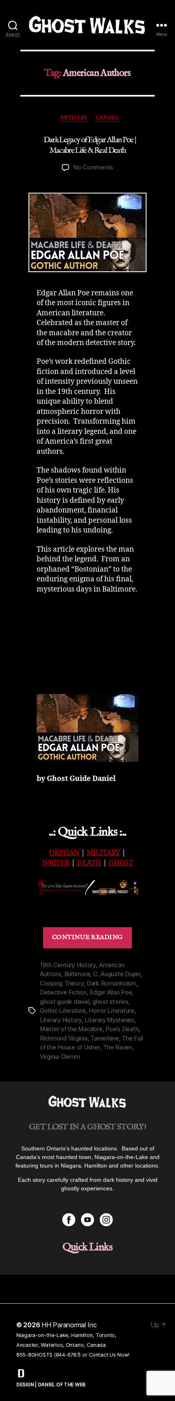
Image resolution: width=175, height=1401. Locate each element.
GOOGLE (111, 904)
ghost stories (110, 1001)
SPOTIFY (82, 904)
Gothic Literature (63, 1010)
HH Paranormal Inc (69, 1325)
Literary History (61, 1020)
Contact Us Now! (109, 1355)
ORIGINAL (87, 911)
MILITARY (103, 853)
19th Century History (68, 965)
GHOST (121, 863)
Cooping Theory (61, 983)
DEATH (89, 863)
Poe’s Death (121, 1029)
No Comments (93, 167)
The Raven (117, 1047)
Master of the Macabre (71, 1029)
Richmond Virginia (64, 1038)
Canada (107, 118)
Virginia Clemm (60, 1056)
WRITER (56, 863)
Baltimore (77, 974)
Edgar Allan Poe (111, 992)
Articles (74, 118)
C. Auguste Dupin (116, 974)
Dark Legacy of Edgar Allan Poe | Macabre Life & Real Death (90, 145)
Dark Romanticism (111, 983)
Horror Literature (111, 1010)
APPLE (56, 904)
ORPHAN (64, 853)
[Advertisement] (96, 642)
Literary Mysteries (109, 1020)
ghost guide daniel (64, 1001)
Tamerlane (104, 1038)
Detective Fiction (63, 992)
